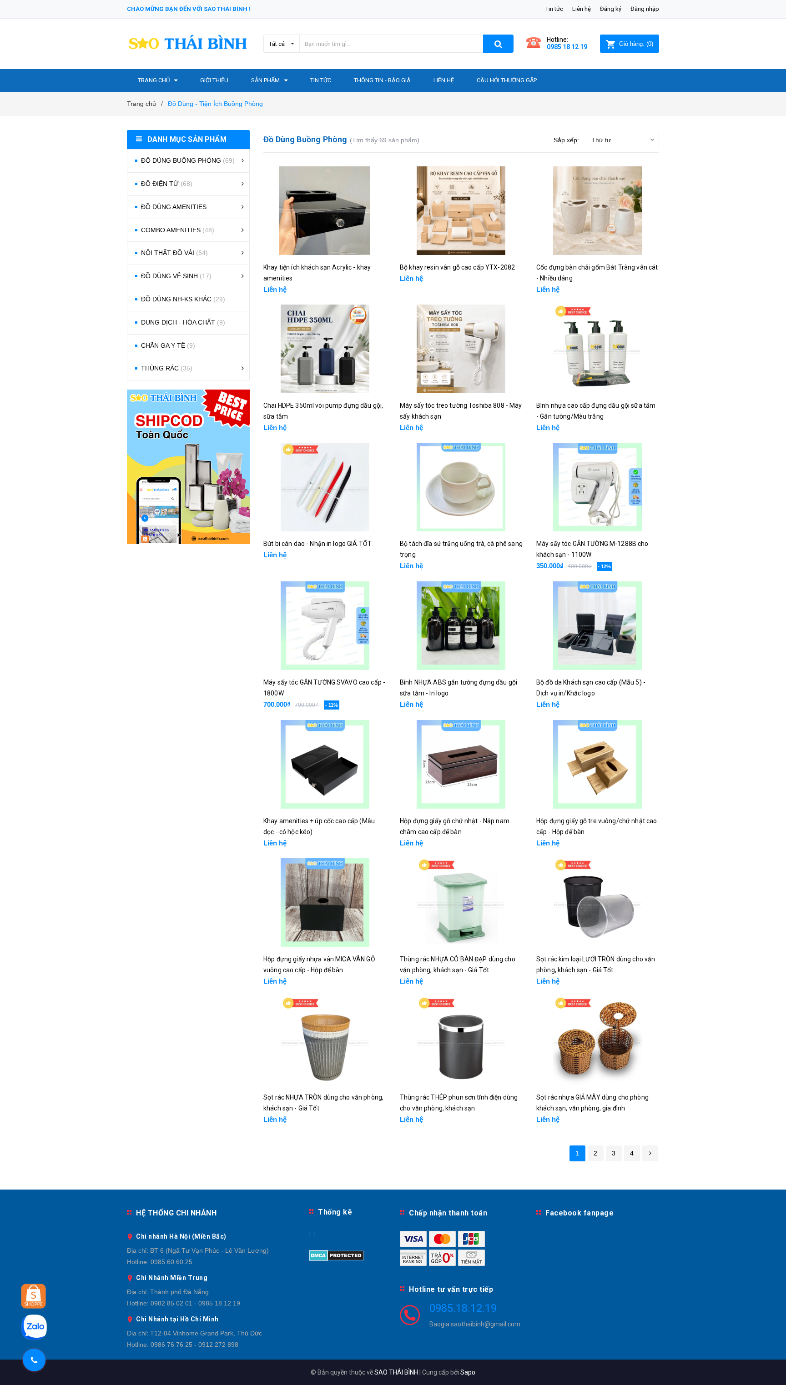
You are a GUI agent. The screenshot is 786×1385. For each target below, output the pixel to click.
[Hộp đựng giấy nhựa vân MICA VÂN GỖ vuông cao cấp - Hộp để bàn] (324, 902)
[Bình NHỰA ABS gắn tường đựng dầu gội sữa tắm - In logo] (461, 625)
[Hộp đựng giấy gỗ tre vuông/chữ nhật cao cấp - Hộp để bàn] (597, 764)
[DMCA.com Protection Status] (336, 1254)
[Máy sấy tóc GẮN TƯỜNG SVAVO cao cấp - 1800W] (324, 625)
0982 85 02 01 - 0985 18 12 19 (195, 1303)
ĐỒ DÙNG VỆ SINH (176, 276)
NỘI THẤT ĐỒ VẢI (174, 252)
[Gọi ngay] (34, 1360)
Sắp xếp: (566, 140)
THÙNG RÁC (166, 368)
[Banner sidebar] (188, 467)
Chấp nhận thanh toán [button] (448, 1213)
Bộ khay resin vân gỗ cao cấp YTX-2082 (457, 267)
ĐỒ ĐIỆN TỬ (166, 183)
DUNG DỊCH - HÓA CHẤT (183, 322)
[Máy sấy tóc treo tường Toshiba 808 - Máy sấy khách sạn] (461, 349)
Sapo (467, 1372)
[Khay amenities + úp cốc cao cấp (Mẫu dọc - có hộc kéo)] (324, 764)
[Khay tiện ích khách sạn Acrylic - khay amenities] (324, 210)
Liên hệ (581, 8)
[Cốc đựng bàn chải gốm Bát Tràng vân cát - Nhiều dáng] (597, 210)
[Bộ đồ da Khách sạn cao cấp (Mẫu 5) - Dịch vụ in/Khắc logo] (597, 625)
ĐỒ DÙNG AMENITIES (174, 206)
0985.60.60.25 (171, 1261)
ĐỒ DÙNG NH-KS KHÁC (183, 299)
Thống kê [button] (335, 1212)
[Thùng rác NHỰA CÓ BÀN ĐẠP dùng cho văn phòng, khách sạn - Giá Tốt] (461, 902)
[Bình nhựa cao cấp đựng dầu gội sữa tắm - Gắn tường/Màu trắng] (597, 349)
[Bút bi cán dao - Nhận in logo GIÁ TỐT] (324, 487)
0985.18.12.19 (463, 1308)
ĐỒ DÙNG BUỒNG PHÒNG (188, 160)
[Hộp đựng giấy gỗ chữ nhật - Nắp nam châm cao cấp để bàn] (461, 764)
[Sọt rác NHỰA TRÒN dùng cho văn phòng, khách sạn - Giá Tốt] (324, 1040)
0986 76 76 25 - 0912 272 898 (194, 1344)
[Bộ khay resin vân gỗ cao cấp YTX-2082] (461, 210)
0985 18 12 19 (567, 46)
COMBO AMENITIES (177, 230)
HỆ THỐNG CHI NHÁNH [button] (176, 1213)
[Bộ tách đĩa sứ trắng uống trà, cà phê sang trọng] (461, 487)
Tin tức (554, 8)
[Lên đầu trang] (770, 1367)
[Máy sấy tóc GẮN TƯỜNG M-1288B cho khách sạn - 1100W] (597, 487)
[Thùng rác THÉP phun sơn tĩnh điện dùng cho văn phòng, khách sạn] (461, 1040)
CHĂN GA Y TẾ (168, 345)
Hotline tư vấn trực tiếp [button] (451, 1289)
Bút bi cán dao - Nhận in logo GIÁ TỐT (317, 543)
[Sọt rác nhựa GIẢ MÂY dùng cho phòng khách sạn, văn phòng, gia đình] (597, 1040)
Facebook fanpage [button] (579, 1213)
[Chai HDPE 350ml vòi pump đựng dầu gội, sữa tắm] (324, 349)
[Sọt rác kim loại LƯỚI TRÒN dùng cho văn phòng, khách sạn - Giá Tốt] (597, 902)
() (636, 43)
